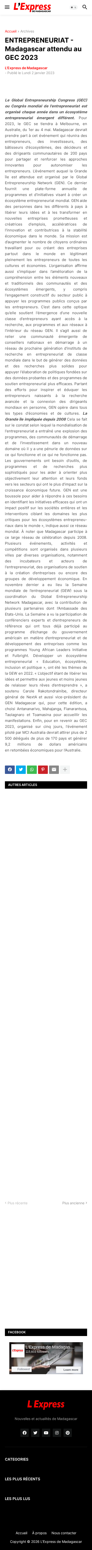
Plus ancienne (73, 1203)
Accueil (10, 31)
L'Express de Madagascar (26, 68)
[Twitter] (21, 770)
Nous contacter (64, 1533)
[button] (6, 7)
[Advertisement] (46, 990)
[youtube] (46, 1433)
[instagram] (57, 1433)
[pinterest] (68, 1433)
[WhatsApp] (32, 770)
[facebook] (24, 1433)
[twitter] (35, 1433)
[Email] (54, 770)
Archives (27, 31)
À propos (39, 1533)
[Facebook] (10, 770)
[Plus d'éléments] (65, 770)
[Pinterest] (43, 770)
